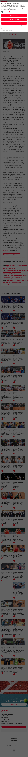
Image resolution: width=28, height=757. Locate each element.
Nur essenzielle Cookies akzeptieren (14, 23)
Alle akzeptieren (14, 15)
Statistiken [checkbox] (12, 12)
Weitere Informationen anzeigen (13, 26)
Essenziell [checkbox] (5, 12)
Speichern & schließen (14, 19)
